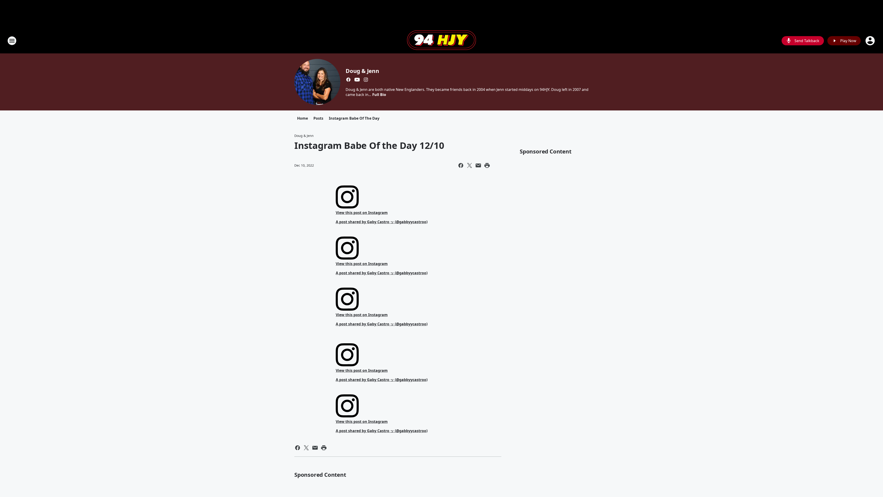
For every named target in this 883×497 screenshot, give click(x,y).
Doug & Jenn (362, 71)
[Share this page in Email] (478, 165)
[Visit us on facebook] (348, 79)
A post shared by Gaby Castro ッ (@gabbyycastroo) (381, 221)
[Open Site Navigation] (12, 40)
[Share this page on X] (469, 165)
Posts (318, 118)
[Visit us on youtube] (357, 79)
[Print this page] (487, 165)
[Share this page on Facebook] (461, 165)
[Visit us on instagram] (366, 79)
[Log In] (871, 40)
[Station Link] (441, 40)
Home (302, 118)
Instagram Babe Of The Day (354, 118)
